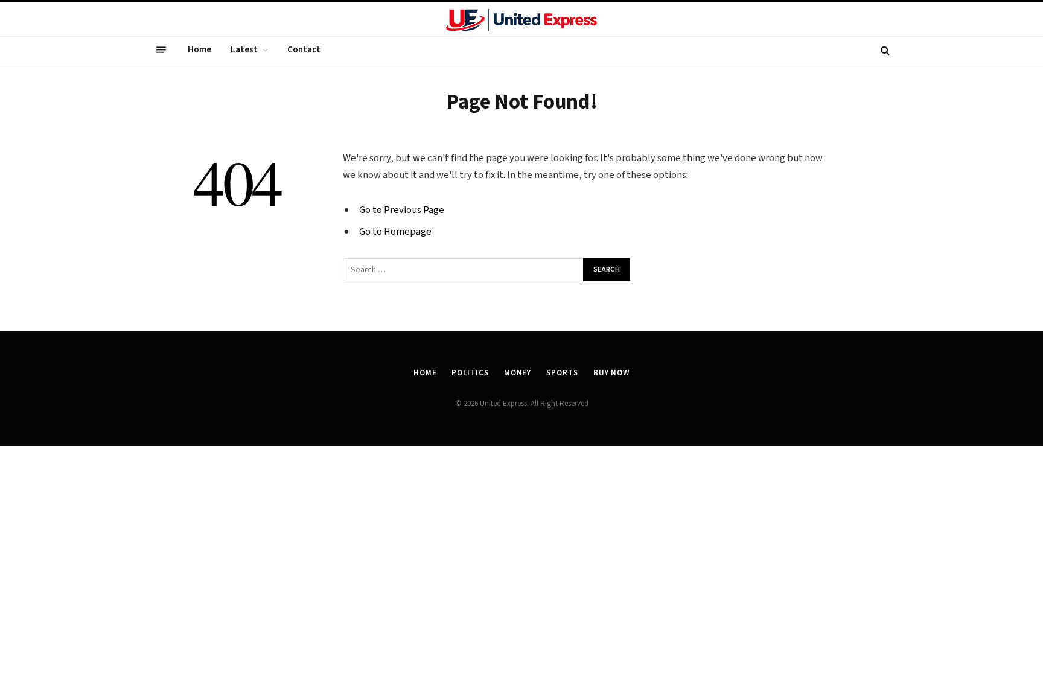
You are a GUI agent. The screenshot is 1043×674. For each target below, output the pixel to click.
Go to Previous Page (401, 210)
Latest (244, 49)
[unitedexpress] (521, 20)
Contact (304, 49)
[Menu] (161, 50)
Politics (469, 372)
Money (518, 372)
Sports (562, 372)
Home (199, 49)
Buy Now (611, 372)
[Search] (884, 50)
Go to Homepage (395, 231)
